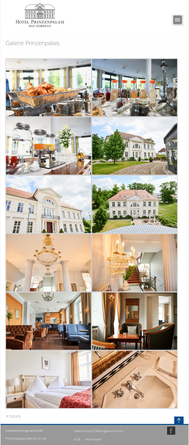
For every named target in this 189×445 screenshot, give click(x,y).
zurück (14, 416)
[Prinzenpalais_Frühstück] (48, 87)
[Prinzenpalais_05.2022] (135, 146)
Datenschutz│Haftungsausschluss (98, 431)
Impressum (93, 439)
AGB (77, 439)
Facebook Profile (171, 431)
